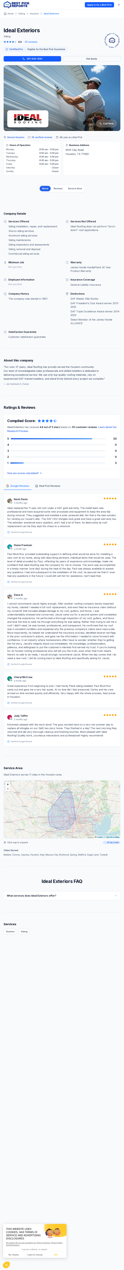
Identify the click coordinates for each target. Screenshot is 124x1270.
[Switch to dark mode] (80, 4)
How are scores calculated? (23, 473)
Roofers (10, 931)
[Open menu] (118, 4)
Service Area (75, 188)
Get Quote (91, 58)
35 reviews (31, 41)
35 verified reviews (42, 137)
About (45, 188)
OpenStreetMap (112, 837)
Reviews (58, 188)
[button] (7, 784)
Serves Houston (15, 137)
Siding (24, 931)
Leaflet (99, 837)
